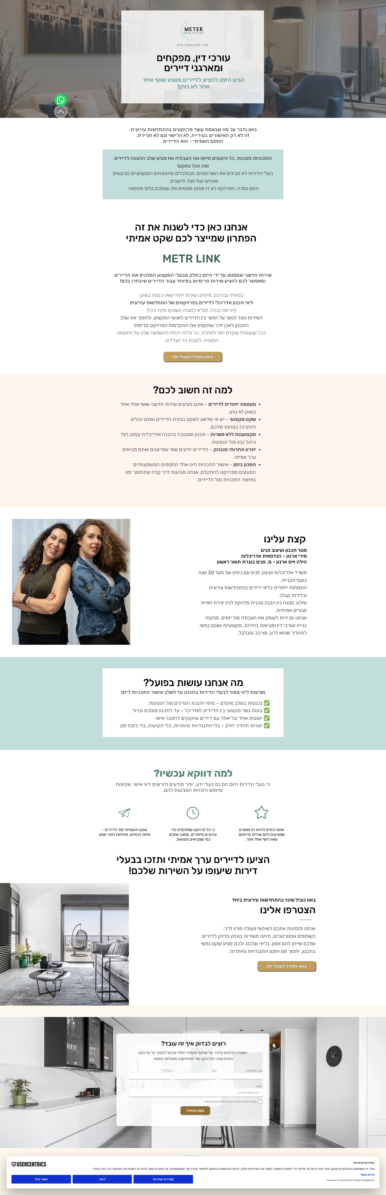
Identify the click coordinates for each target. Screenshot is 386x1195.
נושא (259, 1086)
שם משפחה (254, 1071)
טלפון (167, 1071)
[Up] (60, 112)
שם (214, 1071)
